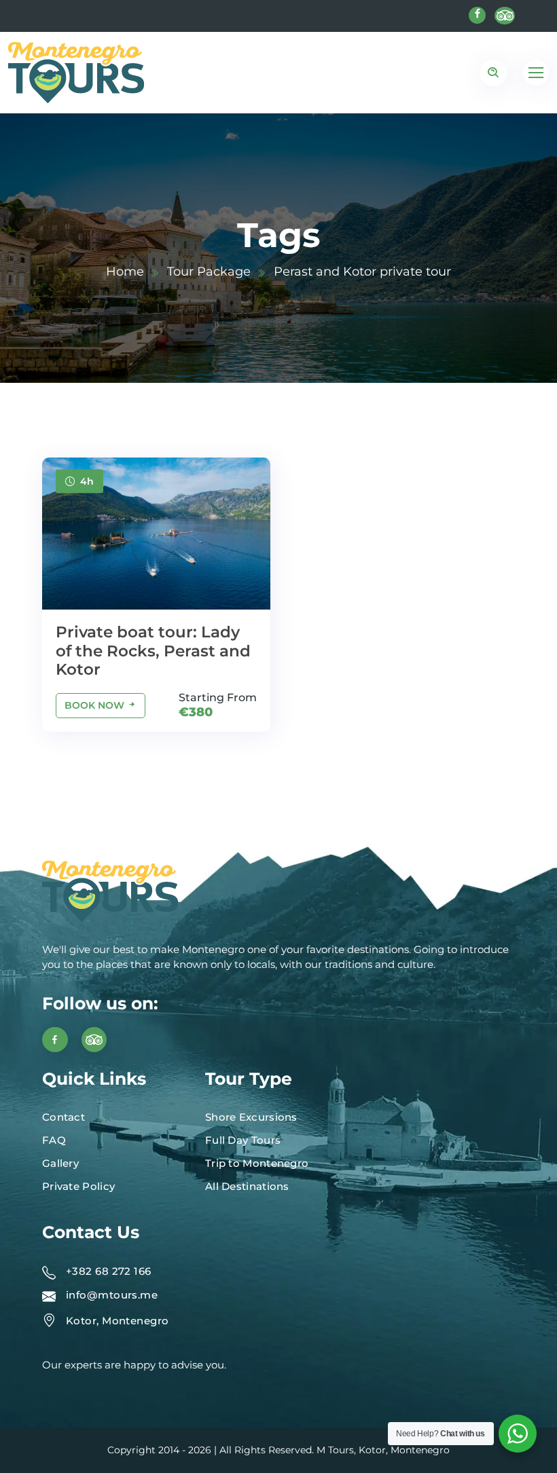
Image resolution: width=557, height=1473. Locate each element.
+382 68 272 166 (108, 1271)
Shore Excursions (251, 1117)
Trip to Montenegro (256, 1163)
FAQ (54, 1140)
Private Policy (78, 1186)
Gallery (60, 1163)
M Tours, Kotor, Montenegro (383, 1450)
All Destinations (247, 1186)
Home (125, 271)
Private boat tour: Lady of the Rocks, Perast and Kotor (153, 650)
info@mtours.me (112, 1294)
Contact (63, 1117)
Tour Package (209, 271)
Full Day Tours (243, 1140)
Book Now (96, 705)
